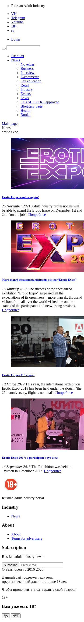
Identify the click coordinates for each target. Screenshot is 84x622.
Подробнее (37, 215)
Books (25, 115)
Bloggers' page (31, 106)
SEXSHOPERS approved (40, 102)
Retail (25, 85)
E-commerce (30, 77)
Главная (17, 56)
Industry (27, 89)
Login (15, 39)
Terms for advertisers (26, 538)
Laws (25, 98)
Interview (28, 73)
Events (26, 94)
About (16, 534)
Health (25, 110)
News (15, 60)
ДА (6, 616)
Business (27, 68)
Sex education (31, 81)
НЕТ (16, 616)
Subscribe (10, 565)
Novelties (28, 64)
